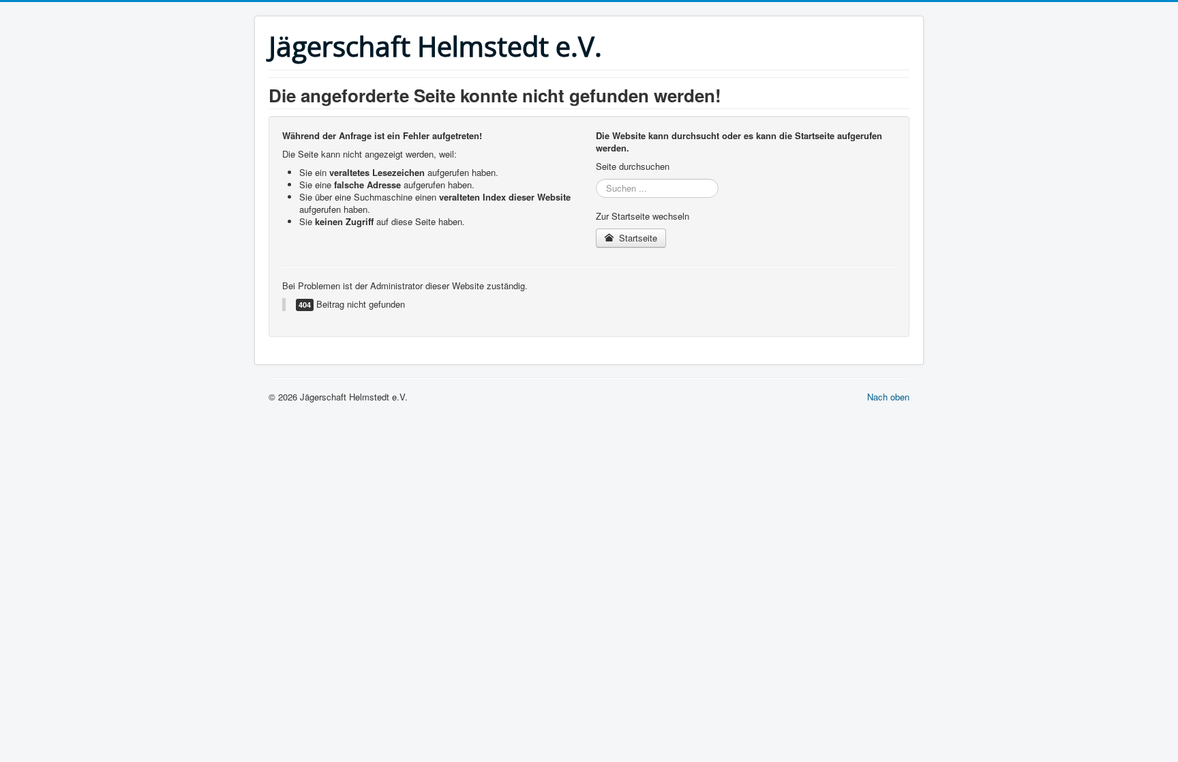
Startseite (636, 237)
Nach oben (888, 396)
